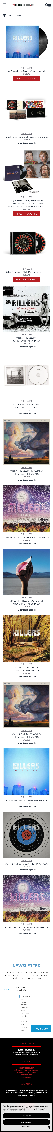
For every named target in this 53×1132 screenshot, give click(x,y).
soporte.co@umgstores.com (26, 1055)
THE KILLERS (26, 68)
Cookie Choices (26, 1077)
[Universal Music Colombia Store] (23, 5)
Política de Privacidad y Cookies (26, 1070)
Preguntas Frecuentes (27, 1068)
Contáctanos (26, 1075)
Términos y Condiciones (26, 1073)
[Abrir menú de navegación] (5, 5)
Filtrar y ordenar (14, 15)
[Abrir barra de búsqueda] (46, 5)
